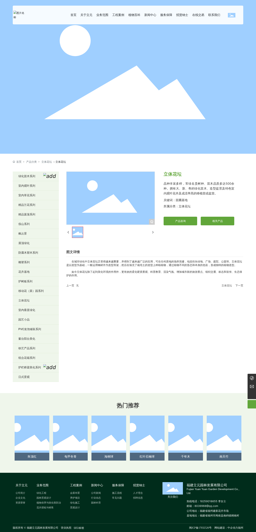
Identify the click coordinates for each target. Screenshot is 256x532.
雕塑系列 (24, 262)
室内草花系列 (26, 195)
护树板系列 (25, 281)
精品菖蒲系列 (26, 214)
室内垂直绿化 (26, 310)
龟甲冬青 (70, 456)
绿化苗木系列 (26, 176)
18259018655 (208, 501)
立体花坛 (46, 161)
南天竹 (223, 456)
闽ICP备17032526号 (200, 527)
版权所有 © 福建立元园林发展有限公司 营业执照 (42, 527)
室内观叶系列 (26, 185)
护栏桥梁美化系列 (29, 367)
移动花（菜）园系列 (31, 291)
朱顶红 (32, 456)
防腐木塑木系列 (28, 252)
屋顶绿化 (24, 243)
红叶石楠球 (147, 456)
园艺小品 (24, 319)
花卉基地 (24, 271)
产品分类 (31, 161)
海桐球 (108, 456)
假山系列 (24, 224)
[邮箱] (252, 386)
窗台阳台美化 (26, 338)
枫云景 (22, 233)
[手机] (252, 378)
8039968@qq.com (206, 505)
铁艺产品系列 (26, 348)
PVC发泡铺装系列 (29, 329)
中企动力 (233, 527)
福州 (240, 527)
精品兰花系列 (26, 205)
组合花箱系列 (26, 358)
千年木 (185, 456)
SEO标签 (79, 527)
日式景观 (24, 377)
